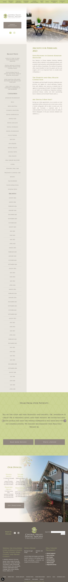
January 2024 (12, 297)
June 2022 (12, 351)
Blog (47, 1)
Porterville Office (20, 489)
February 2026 (12, 206)
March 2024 (12, 289)
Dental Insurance (12, 127)
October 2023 (12, 310)
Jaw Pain (12, 139)
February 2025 (12, 252)
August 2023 (12, 318)
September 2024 (12, 264)
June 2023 (12, 327)
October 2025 (12, 223)
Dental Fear (12, 119)
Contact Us (27, 579)
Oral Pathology (51, 561)
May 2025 (12, 239)
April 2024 (12, 285)
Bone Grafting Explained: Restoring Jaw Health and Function (12, 81)
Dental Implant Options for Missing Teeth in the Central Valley (12, 67)
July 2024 (12, 273)
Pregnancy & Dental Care (12, 173)
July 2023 (12, 322)
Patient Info (11, 576)
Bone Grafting (12, 106)
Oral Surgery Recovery (12, 160)
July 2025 (12, 231)
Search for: (48, 532)
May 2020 (12, 360)
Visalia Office (8, 475)
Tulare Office (20, 475)
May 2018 (12, 385)
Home (4, 1)
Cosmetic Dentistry (12, 110)
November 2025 (12, 219)
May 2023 (12, 331)
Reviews (12, 177)
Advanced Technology (12, 98)
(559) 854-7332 (21, 495)
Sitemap (42, 579)
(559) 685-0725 (21, 483)
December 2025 (12, 214)
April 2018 (12, 389)
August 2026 (12, 198)
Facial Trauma (12, 135)
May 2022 (12, 356)
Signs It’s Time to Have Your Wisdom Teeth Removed (12, 60)
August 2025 (12, 227)
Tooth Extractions (12, 185)
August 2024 (12, 268)
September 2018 (12, 368)
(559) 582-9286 (9, 495)
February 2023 (12, 339)
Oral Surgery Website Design (30, 581)
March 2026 (12, 202)
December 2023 (12, 302)
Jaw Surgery (12, 143)
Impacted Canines (51, 564)
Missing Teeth (12, 152)
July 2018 (12, 376)
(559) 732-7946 (9, 483)
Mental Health (12, 148)
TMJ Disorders (12, 181)
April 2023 (12, 335)
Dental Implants (12, 123)
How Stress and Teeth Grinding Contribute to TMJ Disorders (12, 88)
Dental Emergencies (12, 114)
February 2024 (12, 293)
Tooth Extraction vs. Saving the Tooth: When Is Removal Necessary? (12, 74)
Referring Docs (61, 576)
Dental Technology (12, 131)
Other (12, 164)
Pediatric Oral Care (12, 168)
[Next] (65, 420)
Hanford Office (8, 488)
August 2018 (12, 372)
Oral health (12, 156)
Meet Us (49, 576)
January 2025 (12, 256)
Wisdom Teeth (12, 189)
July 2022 (12, 347)
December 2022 (12, 343)
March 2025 (12, 248)
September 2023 (12, 314)
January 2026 (12, 210)
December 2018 (12, 364)
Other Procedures (40, 576)
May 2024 (12, 281)
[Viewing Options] (3, 579)
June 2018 (12, 381)
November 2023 (12, 306)
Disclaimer (35, 579)
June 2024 (12, 277)
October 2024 (12, 260)
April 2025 (12, 243)
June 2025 (12, 235)
